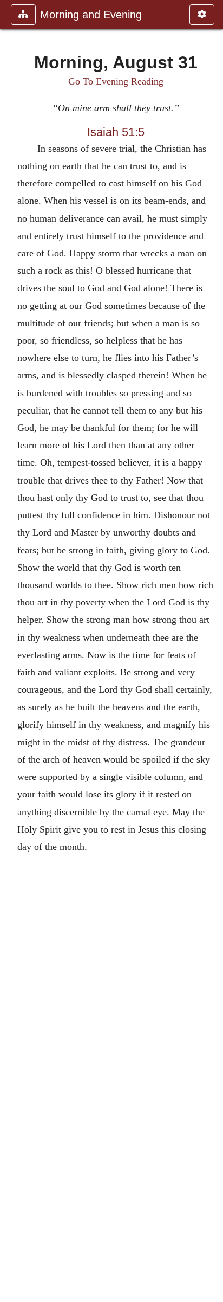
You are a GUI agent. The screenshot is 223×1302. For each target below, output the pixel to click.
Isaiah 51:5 (116, 132)
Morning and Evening (91, 15)
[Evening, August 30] (12, 651)
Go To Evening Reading (115, 81)
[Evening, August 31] (210, 651)
